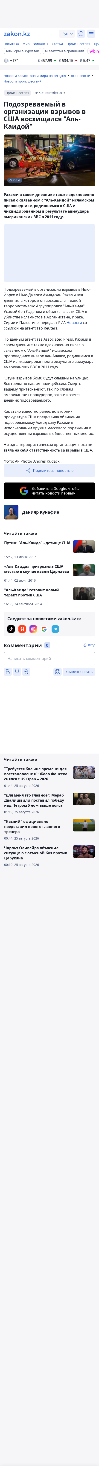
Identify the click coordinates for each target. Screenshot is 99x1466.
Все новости (80, 75)
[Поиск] (81, 34)
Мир (26, 44)
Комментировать (79, 671)
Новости (74, 322)
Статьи (57, 44)
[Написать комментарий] (49, 658)
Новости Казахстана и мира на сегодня (35, 75)
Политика (11, 44)
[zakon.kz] (17, 33)
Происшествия (78, 44)
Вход (91, 645)
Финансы (40, 44)
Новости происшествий (22, 81)
